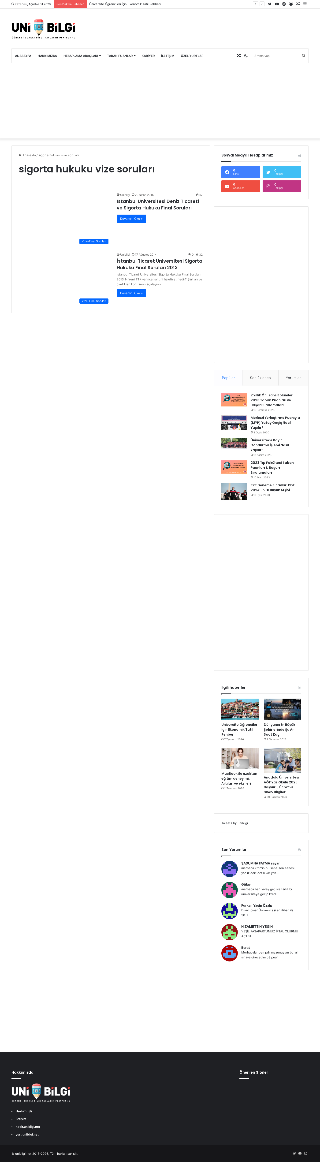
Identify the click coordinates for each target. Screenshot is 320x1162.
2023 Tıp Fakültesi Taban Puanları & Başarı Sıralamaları (272, 467)
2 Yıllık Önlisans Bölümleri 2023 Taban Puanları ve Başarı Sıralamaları (272, 400)
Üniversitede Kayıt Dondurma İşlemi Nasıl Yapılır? (270, 445)
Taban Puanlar (120, 56)
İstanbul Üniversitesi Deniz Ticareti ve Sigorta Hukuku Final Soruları (158, 204)
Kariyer (148, 56)
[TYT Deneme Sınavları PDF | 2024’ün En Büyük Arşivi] (234, 491)
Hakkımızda (47, 56)
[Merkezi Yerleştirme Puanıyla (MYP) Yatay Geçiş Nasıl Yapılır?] (234, 422)
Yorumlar (293, 378)
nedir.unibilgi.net (28, 1126)
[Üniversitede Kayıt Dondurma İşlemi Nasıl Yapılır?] (234, 444)
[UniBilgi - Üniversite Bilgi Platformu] (43, 28)
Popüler (228, 378)
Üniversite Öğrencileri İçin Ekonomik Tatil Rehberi (125, 4)
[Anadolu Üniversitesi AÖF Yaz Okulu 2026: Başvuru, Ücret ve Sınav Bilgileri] (282, 760)
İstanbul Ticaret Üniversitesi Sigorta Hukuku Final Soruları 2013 (159, 264)
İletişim (167, 56)
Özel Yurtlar (192, 56)
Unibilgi (125, 195)
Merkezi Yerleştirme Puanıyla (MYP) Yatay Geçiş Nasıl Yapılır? (275, 422)
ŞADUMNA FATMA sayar (260, 863)
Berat (245, 948)
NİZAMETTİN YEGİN (257, 926)
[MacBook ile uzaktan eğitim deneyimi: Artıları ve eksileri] (240, 758)
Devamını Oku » (131, 218)
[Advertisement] (160, 101)
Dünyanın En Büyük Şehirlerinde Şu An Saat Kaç (279, 729)
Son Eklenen (260, 378)
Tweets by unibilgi (234, 823)
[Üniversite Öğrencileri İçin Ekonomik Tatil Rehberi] (240, 709)
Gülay (246, 884)
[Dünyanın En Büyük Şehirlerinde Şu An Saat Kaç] (282, 709)
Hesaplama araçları (80, 56)
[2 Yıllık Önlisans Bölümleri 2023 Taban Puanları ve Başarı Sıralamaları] (234, 399)
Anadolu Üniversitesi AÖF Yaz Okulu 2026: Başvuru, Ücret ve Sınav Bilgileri (281, 784)
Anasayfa (23, 56)
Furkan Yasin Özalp (256, 905)
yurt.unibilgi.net (27, 1134)
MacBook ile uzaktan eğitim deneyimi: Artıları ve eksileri (239, 778)
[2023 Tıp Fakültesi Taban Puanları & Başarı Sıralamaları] (234, 467)
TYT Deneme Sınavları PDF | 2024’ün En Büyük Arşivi (273, 487)
